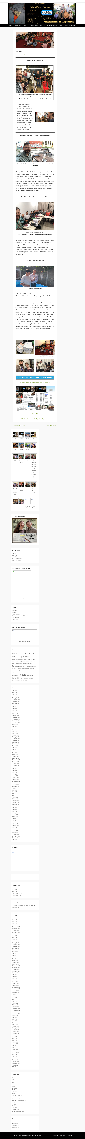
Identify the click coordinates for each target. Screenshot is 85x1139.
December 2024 (16, 717)
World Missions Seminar (18, 1111)
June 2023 (14, 749)
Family (14, 663)
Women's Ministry (20, 680)
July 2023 (14, 747)
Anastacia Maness (34, 54)
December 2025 (16, 699)
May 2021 (14, 793)
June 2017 (14, 818)
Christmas (33, 659)
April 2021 (14, 795)
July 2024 (14, 726)
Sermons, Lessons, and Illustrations (67, 25)
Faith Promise (32, 661)
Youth (26, 680)
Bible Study (23, 659)
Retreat (28, 675)
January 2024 (15, 737)
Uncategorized (15, 1109)
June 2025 (14, 708)
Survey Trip (15, 678)
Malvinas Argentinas (27, 670)
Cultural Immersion (16, 661)
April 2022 (14, 774)
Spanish (32, 675)
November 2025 (16, 701)
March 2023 (15, 754)
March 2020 (15, 815)
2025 (33, 653)
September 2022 (16, 765)
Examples (28, 661)
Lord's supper (18, 670)
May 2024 (14, 729)
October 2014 (15, 834)
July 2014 (14, 839)
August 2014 (15, 838)
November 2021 (16, 783)
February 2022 (15, 777)
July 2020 (14, 807)
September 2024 (16, 722)
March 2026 (15, 696)
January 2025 (15, 715)
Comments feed (16, 1125)
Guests (28, 666)
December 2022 (16, 760)
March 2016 (15, 831)
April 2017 (14, 820)
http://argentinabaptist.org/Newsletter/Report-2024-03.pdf (35, 382)
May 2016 (14, 827)
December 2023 (16, 738)
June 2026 (14, 555)
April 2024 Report (52, 425)
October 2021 (15, 784)
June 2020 (14, 809)
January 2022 (15, 779)
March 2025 (15, 712)
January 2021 (15, 800)
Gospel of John (22, 666)
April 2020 (14, 813)
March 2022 (15, 776)
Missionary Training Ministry (19, 1100)
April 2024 (14, 731)
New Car (21, 671)
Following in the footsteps (27, 663)
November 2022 (16, 761)
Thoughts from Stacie (24, 678)
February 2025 (15, 713)
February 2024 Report (19, 425)
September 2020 (16, 806)
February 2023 (15, 756)
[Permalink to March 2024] (35, 40)
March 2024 (35, 413)
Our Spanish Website (52, 25)
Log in (13, 1121)
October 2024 (15, 721)
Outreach (25, 671)
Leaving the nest (23, 668)
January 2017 (15, 825)
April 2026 (14, 694)
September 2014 (16, 836)
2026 (14, 657)
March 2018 (15, 816)
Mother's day (16, 671)
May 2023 (14, 751)
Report (26, 418)
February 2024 (15, 735)
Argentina (38, 418)
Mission (14, 1097)
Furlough (15, 666)
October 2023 (15, 742)
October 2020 (15, 804)
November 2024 (16, 719)
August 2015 (15, 832)
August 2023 (15, 745)
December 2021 (16, 781)
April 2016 (14, 829)
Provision (33, 671)
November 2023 (16, 740)
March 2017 (15, 822)
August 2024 (15, 724)
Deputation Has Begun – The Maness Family (23, 905)
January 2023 (15, 758)
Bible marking (18, 659)
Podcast (29, 671)
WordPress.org (15, 1127)
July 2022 (14, 768)
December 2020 (16, 802)
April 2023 (14, 752)
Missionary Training (17, 1098)
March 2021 (15, 797)
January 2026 (15, 698)
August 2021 (15, 788)
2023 (25, 653)
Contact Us (25, 25)
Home (10, 25)
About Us (42, 25)
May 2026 (14, 557)
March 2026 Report (16, 560)
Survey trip (14, 1107)
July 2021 (14, 790)
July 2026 (14, 553)
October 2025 (15, 703)
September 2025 (16, 705)
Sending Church (16, 1105)
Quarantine (15, 675)
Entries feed (15, 1123)
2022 (21, 653)
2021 (17, 653)
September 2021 (16, 786)
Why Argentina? (17, 25)
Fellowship (19, 663)
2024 (22, 418)
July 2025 (14, 706)
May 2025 (14, 710)
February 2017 (15, 823)
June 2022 (14, 770)
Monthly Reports (34, 25)
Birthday (28, 659)
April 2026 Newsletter (17, 558)
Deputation (22, 661)
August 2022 (15, 767)
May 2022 (14, 772)
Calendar (14, 612)
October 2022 (15, 763)
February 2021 (15, 799)
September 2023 (16, 744)
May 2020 (14, 811)
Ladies (31, 666)
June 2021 (14, 791)
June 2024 (14, 728)
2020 (13, 653)
